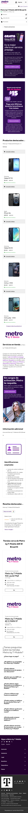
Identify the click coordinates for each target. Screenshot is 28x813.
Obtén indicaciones (10, 391)
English (21, 6)
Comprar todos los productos (13, 326)
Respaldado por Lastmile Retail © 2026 (14, 810)
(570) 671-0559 (10, 629)
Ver (14, 590)
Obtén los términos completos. (14, 131)
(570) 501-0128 (10, 582)
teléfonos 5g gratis (8, 360)
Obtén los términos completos (10, 75)
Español (25, 6)
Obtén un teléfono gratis (12, 66)
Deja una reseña (8, 511)
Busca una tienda (14, 121)
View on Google (8, 529)
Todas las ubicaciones (9, 26)
